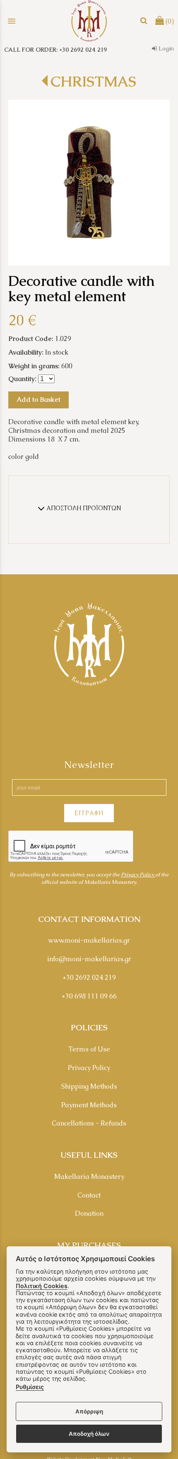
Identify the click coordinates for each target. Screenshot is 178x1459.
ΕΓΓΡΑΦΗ (89, 813)
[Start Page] (89, 21)
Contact (89, 1195)
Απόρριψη (89, 1411)
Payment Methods (89, 1105)
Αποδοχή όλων (89, 1433)
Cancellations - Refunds (89, 1123)
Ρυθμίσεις (30, 1386)
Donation (89, 1213)
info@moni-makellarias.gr (89, 959)
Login (165, 48)
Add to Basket (38, 399)
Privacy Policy (138, 874)
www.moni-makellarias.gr (89, 940)
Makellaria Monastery (89, 1176)
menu (12, 21)
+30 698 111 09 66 (89, 996)
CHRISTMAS (93, 81)
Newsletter (89, 765)
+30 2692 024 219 (89, 977)
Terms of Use (89, 1049)
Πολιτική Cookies (41, 1285)
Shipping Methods (89, 1086)
